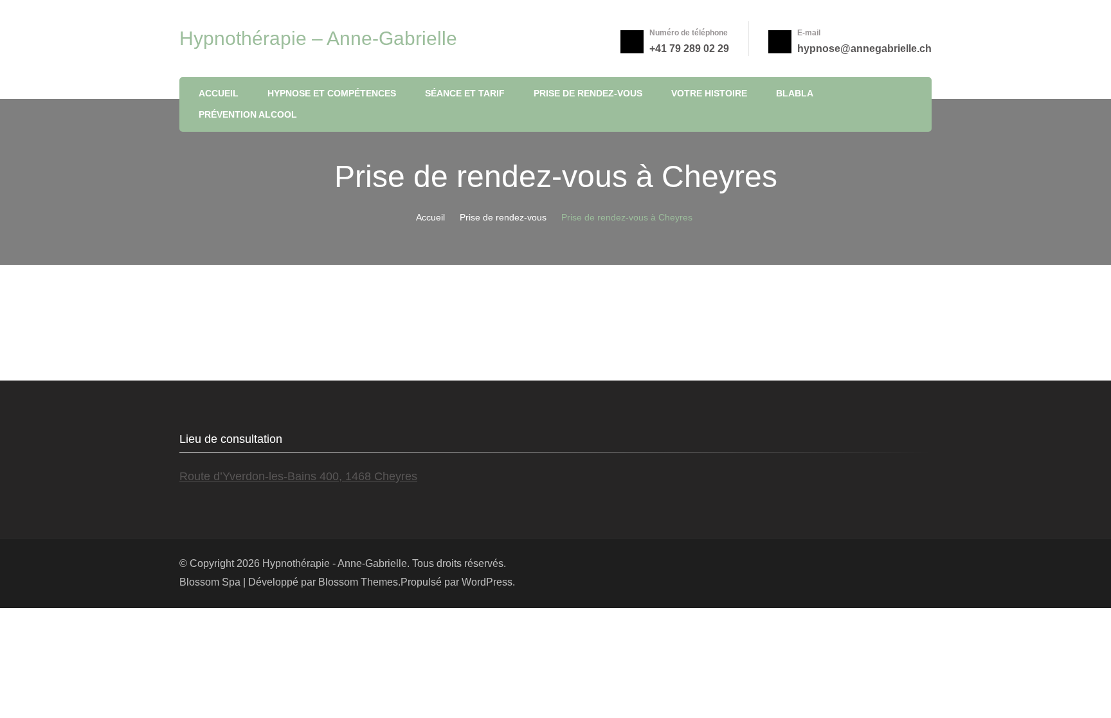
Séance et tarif (465, 93)
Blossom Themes (358, 582)
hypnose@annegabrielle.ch (864, 48)
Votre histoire (709, 93)
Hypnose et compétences (331, 93)
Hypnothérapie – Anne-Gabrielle (318, 38)
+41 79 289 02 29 (689, 48)
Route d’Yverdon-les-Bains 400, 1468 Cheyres (298, 476)
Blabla (794, 93)
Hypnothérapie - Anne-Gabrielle (334, 563)
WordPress (487, 582)
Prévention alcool (248, 114)
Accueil (219, 93)
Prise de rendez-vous (588, 93)
